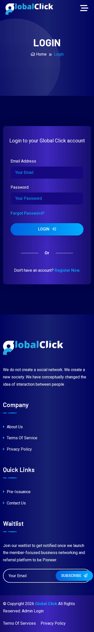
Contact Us (16, 503)
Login (44, 229)
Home (41, 54)
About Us (14, 426)
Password (20, 187)
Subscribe (71, 575)
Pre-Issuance (18, 491)
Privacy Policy (19, 449)
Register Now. (67, 270)
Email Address (23, 161)
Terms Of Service (21, 438)
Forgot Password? (28, 213)
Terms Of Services (19, 623)
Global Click (46, 603)
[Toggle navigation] (85, 8)
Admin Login (33, 611)
